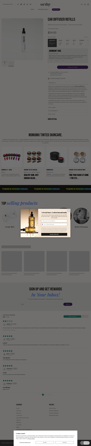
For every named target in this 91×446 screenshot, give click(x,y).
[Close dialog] (68, 210)
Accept (45, 442)
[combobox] (43, 224)
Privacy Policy (31, 438)
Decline (64, 442)
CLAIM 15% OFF (54, 234)
